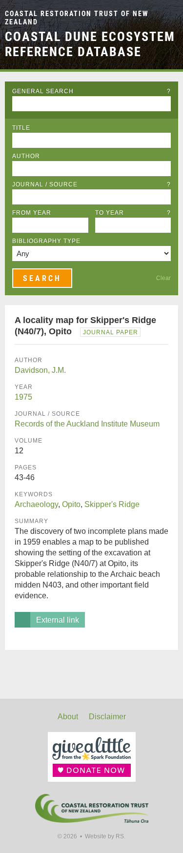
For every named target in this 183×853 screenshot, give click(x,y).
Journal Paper (110, 332)
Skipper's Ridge (112, 504)
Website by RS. (105, 836)
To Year (133, 212)
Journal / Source (91, 184)
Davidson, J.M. (40, 370)
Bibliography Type (46, 241)
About (68, 716)
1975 (23, 397)
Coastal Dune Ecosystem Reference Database (90, 44)
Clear (163, 278)
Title (21, 127)
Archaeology (36, 504)
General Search (91, 91)
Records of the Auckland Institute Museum (87, 424)
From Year (31, 212)
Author (26, 156)
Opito (71, 504)
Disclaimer (107, 716)
